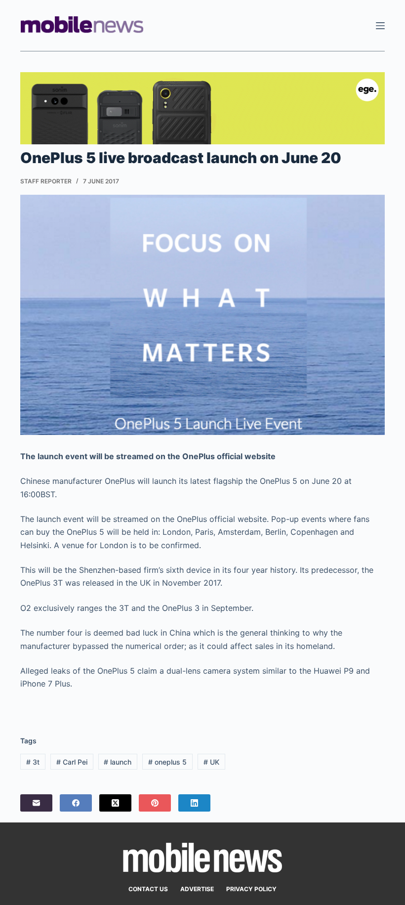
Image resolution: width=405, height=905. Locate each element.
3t (33, 762)
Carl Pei (71, 762)
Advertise (197, 889)
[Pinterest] (155, 803)
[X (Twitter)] (115, 803)
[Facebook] (76, 803)
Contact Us (148, 889)
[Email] (36, 803)
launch (117, 762)
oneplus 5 (167, 762)
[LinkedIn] (194, 803)
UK (211, 762)
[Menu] (380, 25)
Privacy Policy (251, 889)
